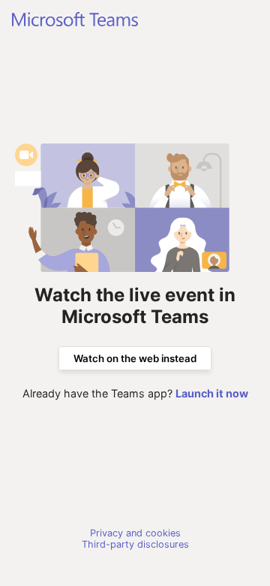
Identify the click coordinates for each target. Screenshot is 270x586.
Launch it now (212, 393)
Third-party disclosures (135, 544)
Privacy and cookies (135, 533)
